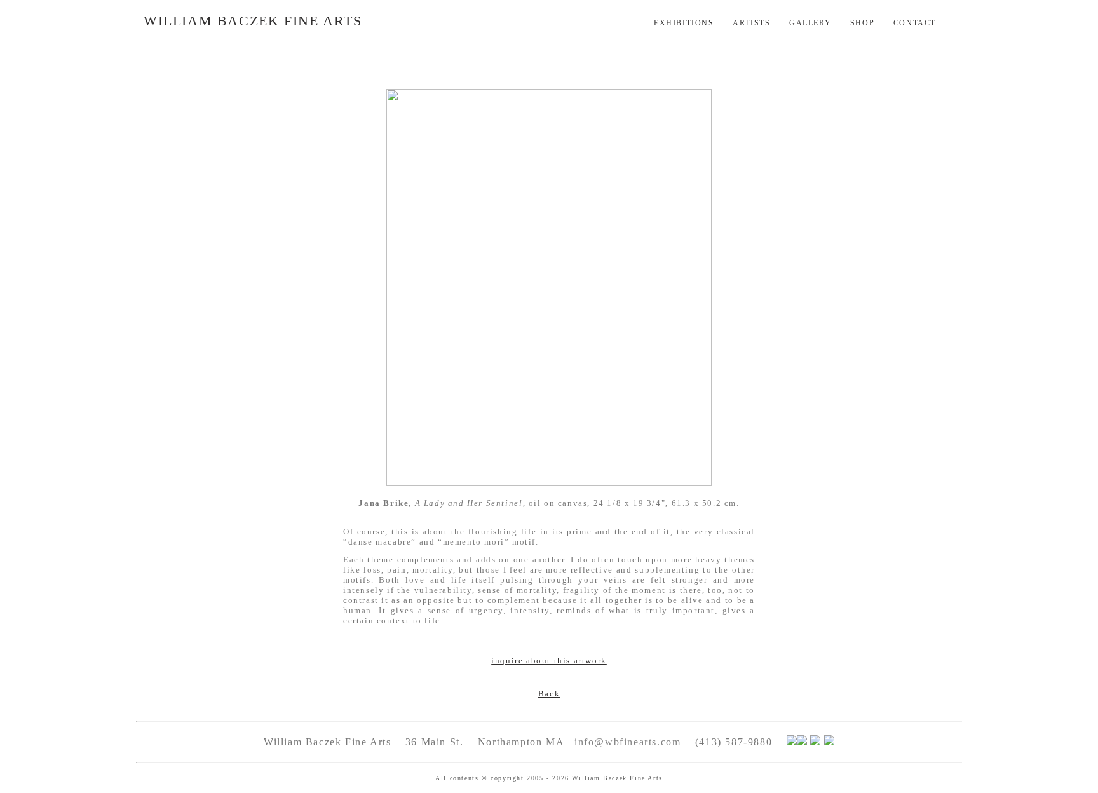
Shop (862, 22)
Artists (751, 22)
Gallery (810, 22)
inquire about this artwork (549, 660)
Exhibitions (684, 22)
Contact (914, 22)
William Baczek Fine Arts (253, 21)
